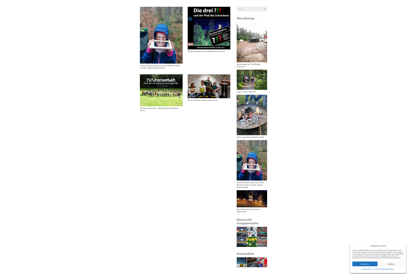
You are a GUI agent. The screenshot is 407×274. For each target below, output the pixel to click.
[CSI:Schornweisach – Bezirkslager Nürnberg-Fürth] (161, 76)
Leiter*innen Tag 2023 (246, 92)
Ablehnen (391, 264)
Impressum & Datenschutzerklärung (383, 269)
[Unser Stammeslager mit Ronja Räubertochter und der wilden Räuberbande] (161, 8)
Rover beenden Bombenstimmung (202, 100)
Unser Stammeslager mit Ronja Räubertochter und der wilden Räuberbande (250, 185)
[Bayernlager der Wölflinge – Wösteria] (252, 23)
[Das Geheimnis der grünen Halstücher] (252, 191)
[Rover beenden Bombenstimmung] (209, 76)
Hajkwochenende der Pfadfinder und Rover (206, 51)
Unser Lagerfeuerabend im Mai (250, 137)
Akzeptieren (365, 264)
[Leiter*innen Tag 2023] (252, 71)
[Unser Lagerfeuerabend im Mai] (252, 96)
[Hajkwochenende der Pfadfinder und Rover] (209, 8)
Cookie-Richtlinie (366, 269)
